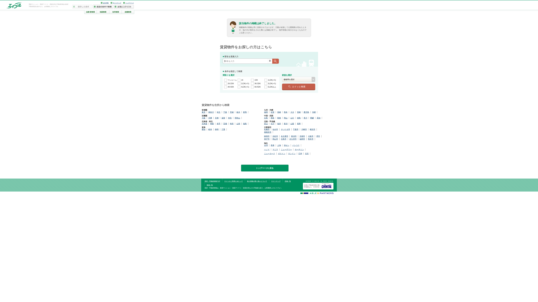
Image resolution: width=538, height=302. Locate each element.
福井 (279, 124)
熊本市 (310, 139)
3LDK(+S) (272, 83)
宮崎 (299, 112)
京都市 (302, 136)
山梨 (292, 124)
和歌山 (237, 118)
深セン (286, 145)
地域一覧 (210, 185)
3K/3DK (257, 83)
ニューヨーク (269, 154)
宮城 (225, 124)
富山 (266, 124)
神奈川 (211, 112)
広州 (300, 154)
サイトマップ (117, 3)
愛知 (203, 129)
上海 (279, 145)
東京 (203, 112)
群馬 (245, 112)
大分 (292, 112)
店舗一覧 (288, 181)
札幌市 (267, 129)
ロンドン (291, 154)
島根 (279, 118)
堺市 (318, 136)
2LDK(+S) (245, 83)
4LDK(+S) (245, 87)
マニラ (275, 149)
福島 (245, 124)
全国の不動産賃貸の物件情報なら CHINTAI (311, 186)
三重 (223, 129)
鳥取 (272, 118)
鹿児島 (306, 112)
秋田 (232, 124)
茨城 (232, 112)
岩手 (218, 124)
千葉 (225, 112)
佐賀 (272, 112)
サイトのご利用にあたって (233, 181)
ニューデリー (286, 149)
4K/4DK (231, 87)
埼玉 (218, 112)
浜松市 (275, 136)
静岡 (217, 129)
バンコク (296, 145)
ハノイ (267, 149)
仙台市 (275, 129)
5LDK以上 (272, 87)
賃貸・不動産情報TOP (212, 181)
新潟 (285, 124)
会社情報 (106, 3)
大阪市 (310, 136)
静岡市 (267, 136)
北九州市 (293, 139)
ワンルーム (232, 80)
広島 (266, 118)
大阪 (203, 118)
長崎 (279, 112)
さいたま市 (285, 129)
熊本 (285, 112)
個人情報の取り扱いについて (257, 181)
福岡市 (302, 139)
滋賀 (223, 118)
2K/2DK (231, 83)
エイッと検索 (298, 86)
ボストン (281, 154)
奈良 (230, 118)
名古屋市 (284, 136)
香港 (272, 145)
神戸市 (267, 139)
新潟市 (294, 136)
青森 (212, 124)
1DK (256, 80)
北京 (307, 154)
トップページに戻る (265, 168)
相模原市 (267, 132)
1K (242, 80)
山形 (238, 124)
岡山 (285, 118)
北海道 (204, 124)
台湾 (266, 145)
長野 (299, 124)
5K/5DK (257, 87)
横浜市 (312, 129)
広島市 (283, 139)
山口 (292, 118)
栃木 (238, 112)
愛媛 (312, 118)
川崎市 (304, 129)
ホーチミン (299, 149)
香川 (305, 118)
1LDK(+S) (272, 80)
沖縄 (314, 112)
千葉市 (295, 129)
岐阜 (210, 129)
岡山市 (275, 139)
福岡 (266, 112)
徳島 (299, 118)
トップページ (129, 3)
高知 (318, 118)
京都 (217, 118)
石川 (272, 124)
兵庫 (210, 118)
